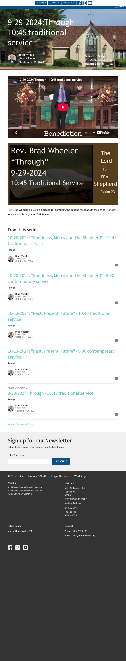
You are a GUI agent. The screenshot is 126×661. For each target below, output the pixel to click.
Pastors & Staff (37, 476)
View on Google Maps (76, 498)
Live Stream (54, 3)
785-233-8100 (69, 3)
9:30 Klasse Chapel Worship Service (25, 490)
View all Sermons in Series (21, 424)
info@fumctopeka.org (84, 535)
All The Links (15, 476)
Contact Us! (41, 3)
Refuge (101, 56)
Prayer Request (60, 476)
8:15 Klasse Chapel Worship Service (25, 487)
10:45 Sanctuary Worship (20, 494)
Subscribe (61, 461)
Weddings (80, 476)
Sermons (89, 56)
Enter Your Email (16, 455)
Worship (12, 483)
